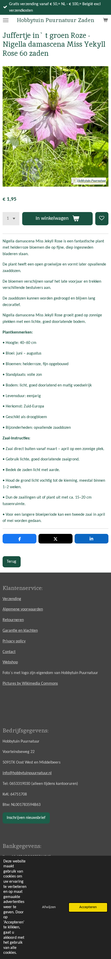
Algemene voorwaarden (23, 609)
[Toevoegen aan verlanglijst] (101, 218)
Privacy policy (14, 641)
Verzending (12, 599)
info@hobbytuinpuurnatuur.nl (27, 773)
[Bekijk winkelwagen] (105, 20)
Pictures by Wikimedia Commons (30, 684)
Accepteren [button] (88, 907)
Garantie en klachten (20, 631)
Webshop (10, 662)
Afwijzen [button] (49, 907)
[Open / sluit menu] (5, 20)
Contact (9, 652)
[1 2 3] (11, 218)
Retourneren (13, 620)
